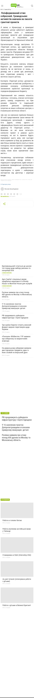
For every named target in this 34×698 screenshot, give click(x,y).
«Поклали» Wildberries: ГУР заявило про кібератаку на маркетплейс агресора (16, 338)
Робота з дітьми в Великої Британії (17, 605)
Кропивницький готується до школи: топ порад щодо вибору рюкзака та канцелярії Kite (17, 268)
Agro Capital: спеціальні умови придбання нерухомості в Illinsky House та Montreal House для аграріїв (17, 281)
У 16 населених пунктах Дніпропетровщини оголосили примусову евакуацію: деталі (14, 306)
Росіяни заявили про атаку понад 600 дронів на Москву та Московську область (17, 294)
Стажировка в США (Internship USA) (17, 555)
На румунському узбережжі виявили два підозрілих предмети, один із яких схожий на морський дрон (16, 350)
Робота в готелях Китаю (12, 520)
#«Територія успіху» (6, 184)
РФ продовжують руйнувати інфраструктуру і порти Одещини (15, 316)
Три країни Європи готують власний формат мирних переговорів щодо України (16, 327)
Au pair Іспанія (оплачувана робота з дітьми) (17, 580)
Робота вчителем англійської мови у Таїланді (17, 530)
